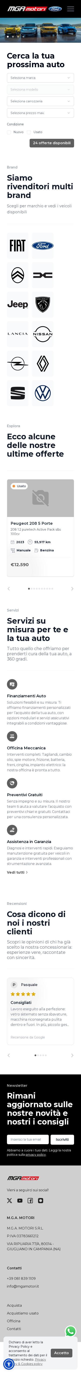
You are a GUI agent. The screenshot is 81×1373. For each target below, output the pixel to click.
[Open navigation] (70, 8)
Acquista (14, 1305)
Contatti (14, 1329)
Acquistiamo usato (23, 1313)
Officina (13, 1321)
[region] (40, 535)
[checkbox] (9, 132)
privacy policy (36, 1155)
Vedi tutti (16, 872)
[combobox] (40, 78)
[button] (8, 1364)
